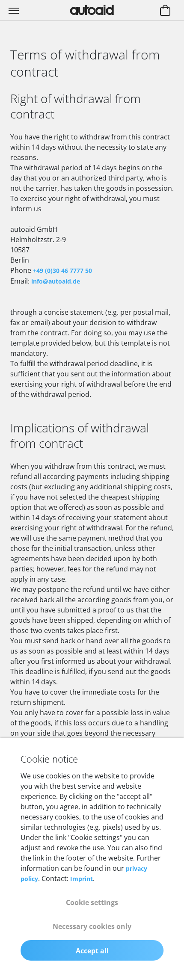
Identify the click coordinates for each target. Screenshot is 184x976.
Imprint (81, 879)
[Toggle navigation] (14, 10)
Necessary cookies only (92, 926)
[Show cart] (165, 11)
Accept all (92, 950)
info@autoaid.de (55, 281)
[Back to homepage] (92, 10)
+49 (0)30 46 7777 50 (62, 270)
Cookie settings (92, 902)
